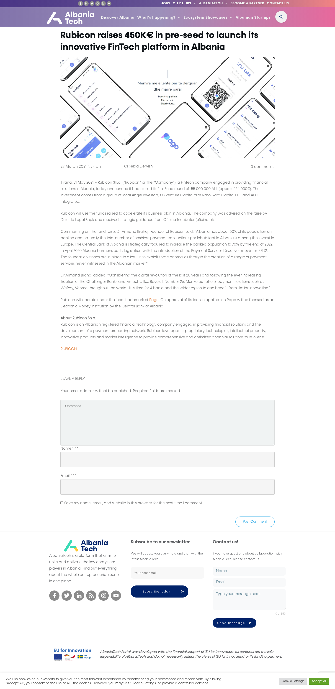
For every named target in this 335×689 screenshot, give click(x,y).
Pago (154, 300)
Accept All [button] (319, 681)
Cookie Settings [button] (293, 681)
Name (69, 449)
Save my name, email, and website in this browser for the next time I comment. (133, 503)
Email (68, 476)
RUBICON (69, 349)
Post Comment (255, 521)
